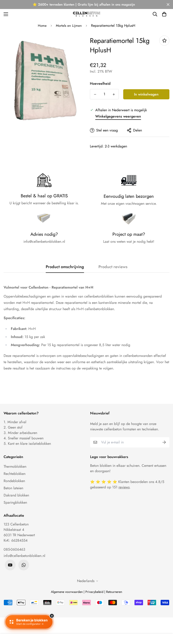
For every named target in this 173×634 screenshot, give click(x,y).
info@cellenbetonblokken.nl (24, 555)
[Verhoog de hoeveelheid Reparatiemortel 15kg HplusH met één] (113, 94)
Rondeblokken (14, 480)
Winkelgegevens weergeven (118, 116)
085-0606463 (14, 549)
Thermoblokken (15, 466)
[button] (164, 14)
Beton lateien (13, 488)
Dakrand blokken (16, 495)
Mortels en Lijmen (69, 25)
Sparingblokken (15, 502)
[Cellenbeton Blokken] (86, 14)
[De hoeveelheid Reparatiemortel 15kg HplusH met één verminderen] (95, 94)
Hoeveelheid (100, 83)
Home (42, 25)
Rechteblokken (14, 473)
